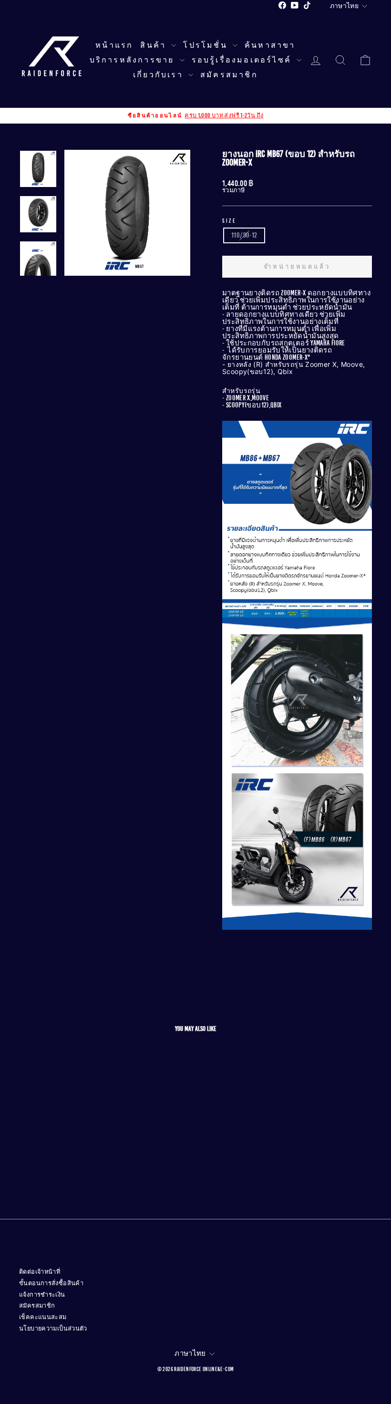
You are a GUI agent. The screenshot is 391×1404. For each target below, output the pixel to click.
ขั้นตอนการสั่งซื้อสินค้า (51, 1283)
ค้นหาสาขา (270, 45)
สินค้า (154, 45)
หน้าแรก (114, 45)
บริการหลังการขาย (133, 60)
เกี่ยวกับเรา (159, 75)
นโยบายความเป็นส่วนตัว (53, 1328)
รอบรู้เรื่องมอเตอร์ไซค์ (243, 60)
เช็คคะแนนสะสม (43, 1317)
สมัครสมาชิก (229, 75)
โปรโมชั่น (206, 45)
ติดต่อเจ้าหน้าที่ (39, 1272)
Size (229, 221)
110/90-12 (244, 235)
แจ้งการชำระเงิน (42, 1294)
